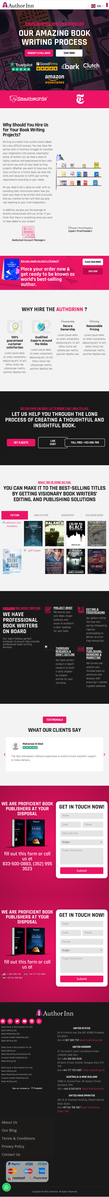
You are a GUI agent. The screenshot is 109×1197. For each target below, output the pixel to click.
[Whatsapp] (39, 1021)
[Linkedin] (32, 1021)
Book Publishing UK (94, 1070)
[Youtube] (24, 1021)
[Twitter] (17, 1021)
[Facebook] (3, 1021)
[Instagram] (10, 1021)
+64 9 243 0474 (72, 1089)
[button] (39, 53)
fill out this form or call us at (27, 964)
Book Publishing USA (91, 1040)
